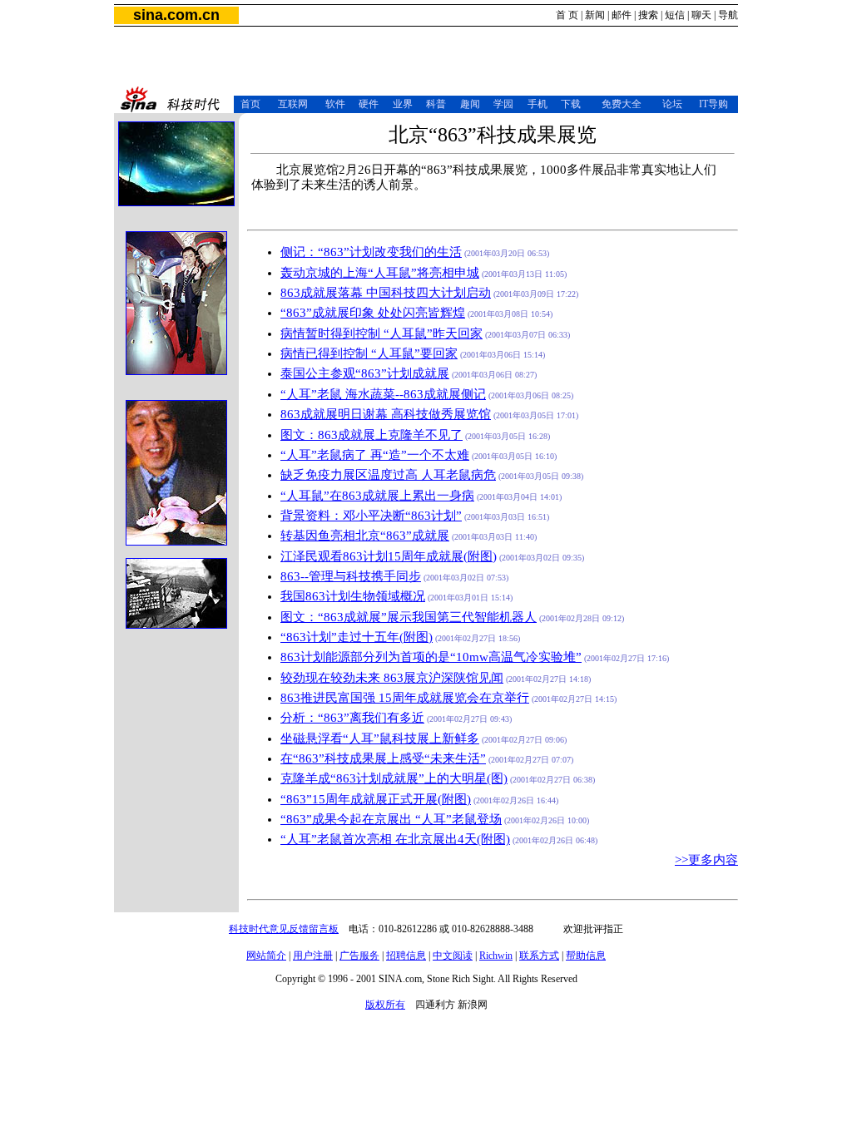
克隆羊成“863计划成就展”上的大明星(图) (394, 778)
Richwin (496, 955)
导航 (728, 15)
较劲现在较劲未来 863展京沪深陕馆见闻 (391, 677)
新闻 (595, 15)
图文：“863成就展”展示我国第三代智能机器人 (408, 617)
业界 (403, 104)
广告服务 (359, 955)
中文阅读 (453, 955)
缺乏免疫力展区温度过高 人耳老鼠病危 (388, 475)
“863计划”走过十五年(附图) (356, 637)
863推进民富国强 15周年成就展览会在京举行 (404, 697)
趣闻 (470, 104)
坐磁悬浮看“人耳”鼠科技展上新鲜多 (379, 738)
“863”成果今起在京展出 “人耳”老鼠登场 (391, 819)
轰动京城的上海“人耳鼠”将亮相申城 (379, 272)
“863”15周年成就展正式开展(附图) (375, 799)
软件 (335, 104)
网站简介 (266, 955)
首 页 (567, 15)
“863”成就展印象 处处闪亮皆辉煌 (372, 312)
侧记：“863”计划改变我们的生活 (371, 252)
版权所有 (385, 1004)
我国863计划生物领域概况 (352, 596)
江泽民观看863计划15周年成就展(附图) (388, 556)
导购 (718, 104)
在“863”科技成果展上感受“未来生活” (383, 758)
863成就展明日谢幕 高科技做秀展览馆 (385, 414)
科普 (436, 104)
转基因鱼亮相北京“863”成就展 (364, 535)
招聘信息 (406, 955)
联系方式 (539, 955)
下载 (571, 104)
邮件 (622, 15)
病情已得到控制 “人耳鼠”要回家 (369, 353)
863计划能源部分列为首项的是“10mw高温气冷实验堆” (431, 657)
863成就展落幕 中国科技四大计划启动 (385, 292)
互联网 (293, 104)
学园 (503, 104)
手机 (537, 104)
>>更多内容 (706, 860)
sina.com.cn (176, 15)
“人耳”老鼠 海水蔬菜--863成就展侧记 (383, 394)
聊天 (701, 15)
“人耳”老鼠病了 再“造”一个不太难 (374, 455)
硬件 (369, 104)
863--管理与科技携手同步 (350, 576)
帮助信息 (586, 955)
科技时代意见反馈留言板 (284, 929)
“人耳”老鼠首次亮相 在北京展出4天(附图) (395, 839)
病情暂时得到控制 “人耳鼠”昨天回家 (381, 333)
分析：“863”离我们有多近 (352, 717)
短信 (675, 15)
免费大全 (621, 104)
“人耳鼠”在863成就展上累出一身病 (377, 495)
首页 (250, 104)
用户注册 (313, 955)
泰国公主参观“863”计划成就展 (364, 373)
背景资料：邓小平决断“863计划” (371, 515)
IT (703, 104)
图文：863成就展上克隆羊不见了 (371, 435)
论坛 (672, 104)
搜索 (648, 15)
